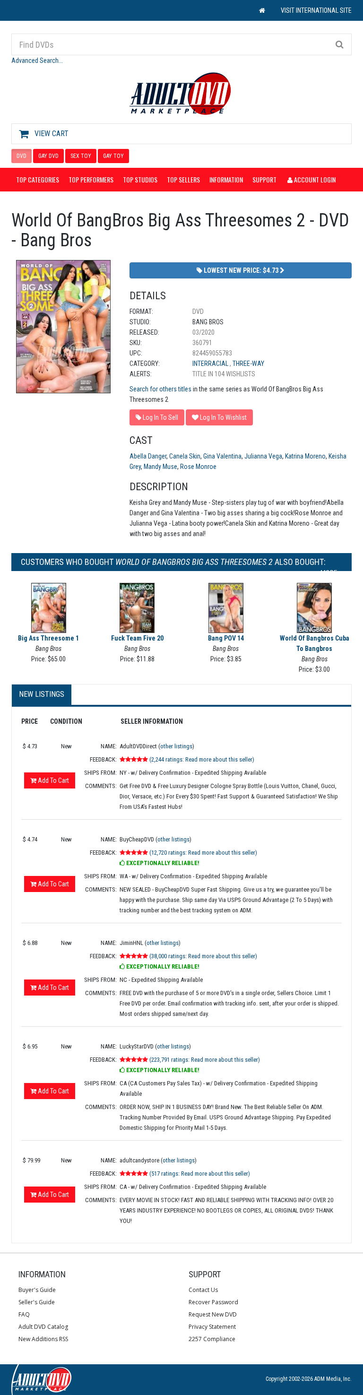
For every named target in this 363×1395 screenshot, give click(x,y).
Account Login (314, 179)
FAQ (24, 1314)
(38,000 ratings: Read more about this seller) (203, 956)
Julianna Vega (263, 456)
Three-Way (248, 363)
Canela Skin (184, 456)
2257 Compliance (212, 1339)
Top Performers (91, 179)
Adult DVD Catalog (43, 1327)
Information (226, 179)
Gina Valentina (222, 456)
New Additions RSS (43, 1339)
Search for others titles (160, 389)
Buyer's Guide (37, 1290)
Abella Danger (148, 456)
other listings (176, 746)
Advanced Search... (37, 60)
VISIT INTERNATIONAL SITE (316, 10)
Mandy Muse (160, 466)
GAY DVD (48, 156)
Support (264, 179)
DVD (21, 156)
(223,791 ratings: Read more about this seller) (204, 1059)
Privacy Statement (212, 1327)
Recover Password (213, 1302)
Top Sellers (183, 179)
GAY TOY (113, 156)
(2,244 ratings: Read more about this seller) (201, 759)
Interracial (211, 363)
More (329, 573)
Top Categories (37, 179)
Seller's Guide (36, 1302)
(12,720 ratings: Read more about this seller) (203, 852)
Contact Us (203, 1290)
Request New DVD (213, 1314)
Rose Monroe (198, 466)
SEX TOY (80, 156)
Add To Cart (52, 780)
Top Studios (140, 179)
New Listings (41, 694)
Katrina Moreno (305, 456)
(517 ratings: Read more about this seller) (199, 1173)
